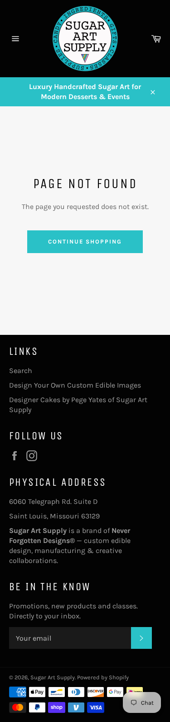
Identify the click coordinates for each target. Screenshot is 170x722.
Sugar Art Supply (52, 677)
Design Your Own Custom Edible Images (75, 385)
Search (20, 370)
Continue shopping (85, 241)
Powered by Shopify (103, 677)
